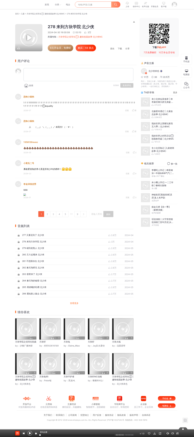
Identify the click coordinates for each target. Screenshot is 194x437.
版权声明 (134, 415)
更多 (175, 92)
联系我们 (60, 415)
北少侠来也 (25, 384)
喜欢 (112, 49)
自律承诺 (146, 415)
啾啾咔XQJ (98, 380)
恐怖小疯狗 (28, 96)
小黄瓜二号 (28, 163)
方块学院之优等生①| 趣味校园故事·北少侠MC (46, 14)
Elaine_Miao (74, 345)
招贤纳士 (84, 415)
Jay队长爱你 (99, 345)
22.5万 (166, 77)
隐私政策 (121, 415)
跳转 (108, 214)
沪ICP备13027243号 (115, 420)
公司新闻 (72, 415)
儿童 (23, 14)
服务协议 (109, 415)
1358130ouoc (30, 142)
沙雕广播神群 (26, 345)
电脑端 (165, 405)
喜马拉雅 (26, 4)
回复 (127, 110)
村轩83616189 (51, 345)
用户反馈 (97, 415)
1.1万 (146, 77)
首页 (17, 14)
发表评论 (127, 85)
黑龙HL (71, 380)
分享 (127, 49)
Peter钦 (48, 380)
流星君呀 (121, 345)
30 (155, 77)
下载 (120, 49)
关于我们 (48, 415)
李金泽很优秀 (29, 184)
